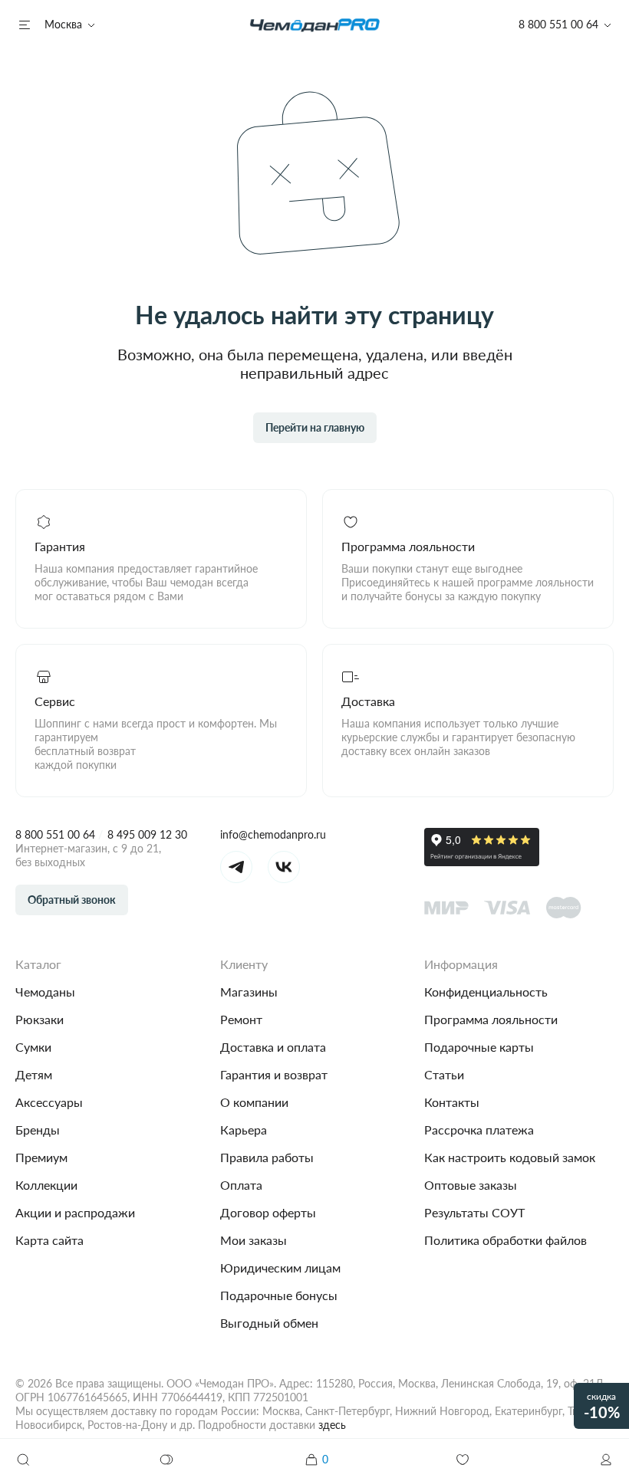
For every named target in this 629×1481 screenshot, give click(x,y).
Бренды (37, 1129)
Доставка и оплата (273, 1046)
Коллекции (46, 1184)
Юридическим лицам (280, 1267)
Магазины (249, 991)
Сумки (33, 1046)
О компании (254, 1102)
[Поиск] (23, 1459)
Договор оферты (268, 1212)
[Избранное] (462, 1459)
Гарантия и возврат (274, 1074)
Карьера (243, 1129)
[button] (606, 1459)
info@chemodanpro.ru (273, 834)
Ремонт (241, 1019)
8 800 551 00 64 (55, 834)
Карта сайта (49, 1240)
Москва (63, 24)
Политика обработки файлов (505, 1240)
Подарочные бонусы (279, 1295)
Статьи (444, 1074)
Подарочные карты (479, 1046)
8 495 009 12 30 (147, 834)
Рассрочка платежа (479, 1129)
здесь (332, 1424)
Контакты (451, 1102)
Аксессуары (49, 1102)
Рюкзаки (39, 1019)
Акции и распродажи (75, 1212)
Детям (33, 1074)
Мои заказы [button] (253, 1240)
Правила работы (267, 1157)
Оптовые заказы (470, 1184)
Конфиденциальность (486, 991)
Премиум (41, 1157)
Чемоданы (45, 991)
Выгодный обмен (269, 1322)
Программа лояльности (491, 1019)
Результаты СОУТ (474, 1212)
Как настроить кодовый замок (509, 1157)
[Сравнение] (167, 1459)
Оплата (241, 1184)
